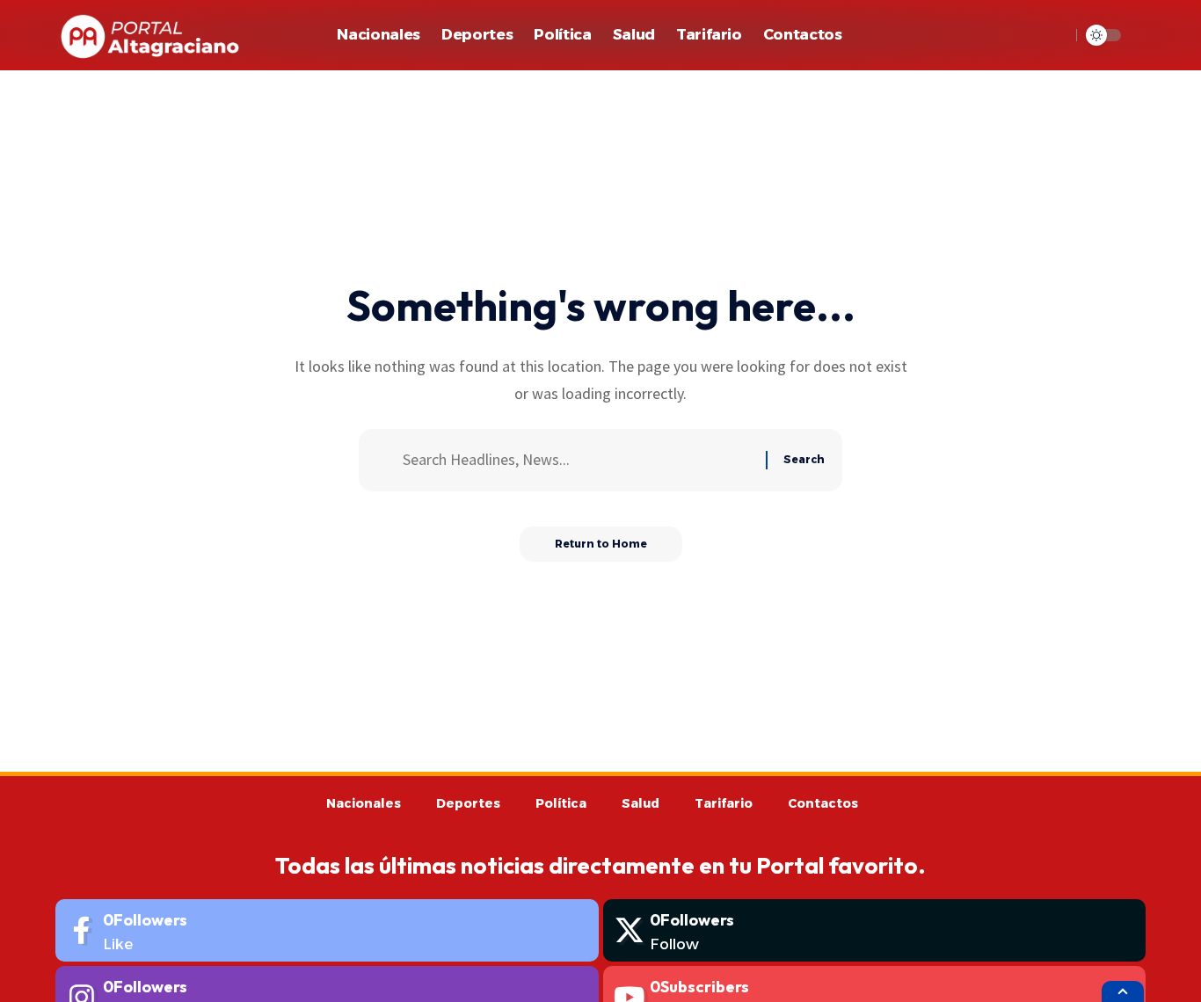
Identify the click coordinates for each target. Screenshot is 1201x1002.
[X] (874, 930)
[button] (1052, 35)
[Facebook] (327, 930)
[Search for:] (577, 460)
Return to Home (601, 543)
